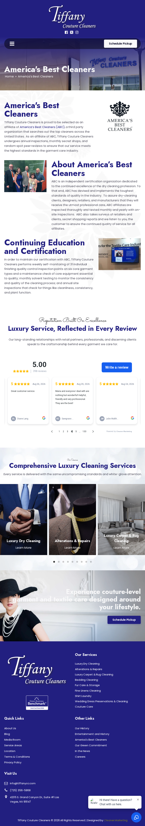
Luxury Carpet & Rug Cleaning (121, 538)
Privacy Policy (12, 762)
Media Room (12, 739)
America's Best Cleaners (91, 739)
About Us (10, 728)
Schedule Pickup (120, 44)
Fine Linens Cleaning (88, 690)
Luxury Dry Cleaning (23, 541)
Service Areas (13, 745)
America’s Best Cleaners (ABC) (42, 127)
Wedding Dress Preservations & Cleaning (101, 701)
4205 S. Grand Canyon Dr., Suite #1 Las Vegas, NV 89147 (34, 799)
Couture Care (84, 706)
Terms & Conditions (17, 757)
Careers (80, 757)
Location (9, 751)
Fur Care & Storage (87, 685)
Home (9, 76)
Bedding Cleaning (86, 680)
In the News (82, 751)
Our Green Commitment (91, 745)
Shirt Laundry (83, 696)
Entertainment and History (92, 734)
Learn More (23, 548)
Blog (7, 734)
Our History (82, 728)
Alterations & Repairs (72, 541)
